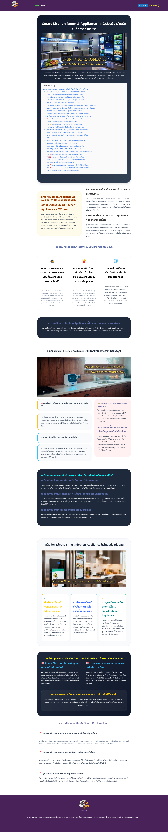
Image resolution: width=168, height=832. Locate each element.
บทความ (43, 6)
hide (52, 86)
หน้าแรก (37, 6)
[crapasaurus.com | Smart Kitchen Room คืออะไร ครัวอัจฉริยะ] (20, 5)
